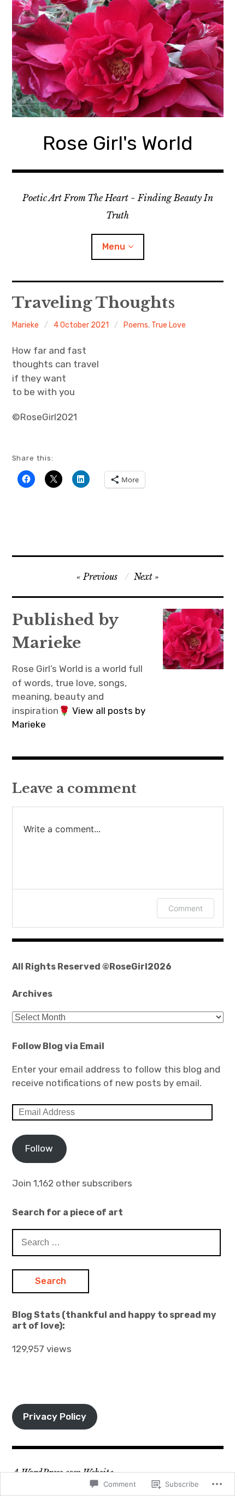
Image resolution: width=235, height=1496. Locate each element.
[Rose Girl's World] (118, 58)
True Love (168, 325)
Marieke (25, 325)
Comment (185, 908)
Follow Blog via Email (58, 1046)
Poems (136, 325)
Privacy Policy (54, 1416)
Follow (39, 1148)
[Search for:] (116, 1242)
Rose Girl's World (118, 143)
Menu (113, 246)
